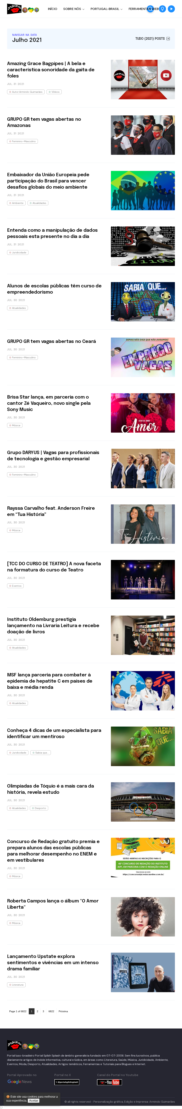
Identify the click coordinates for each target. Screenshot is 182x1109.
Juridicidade (19, 252)
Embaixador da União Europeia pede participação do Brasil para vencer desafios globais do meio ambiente (48, 181)
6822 (51, 1011)
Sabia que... (42, 752)
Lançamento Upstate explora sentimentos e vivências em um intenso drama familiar (52, 962)
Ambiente (17, 203)
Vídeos (56, 91)
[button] (162, 8)
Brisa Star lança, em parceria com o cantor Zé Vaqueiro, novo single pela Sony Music (49, 403)
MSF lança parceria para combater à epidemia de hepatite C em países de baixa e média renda (49, 681)
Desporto (40, 808)
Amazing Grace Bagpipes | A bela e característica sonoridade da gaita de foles (50, 70)
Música (16, 425)
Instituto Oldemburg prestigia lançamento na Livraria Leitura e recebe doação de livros (53, 625)
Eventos (17, 585)
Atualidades (39, 203)
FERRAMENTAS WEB (144, 9)
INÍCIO (52, 9)
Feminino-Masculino (24, 141)
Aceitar (33, 1100)
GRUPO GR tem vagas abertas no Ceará (51, 341)
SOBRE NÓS (72, 9)
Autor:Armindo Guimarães (27, 91)
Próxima (63, 1011)
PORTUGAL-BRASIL (105, 9)
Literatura (17, 984)
